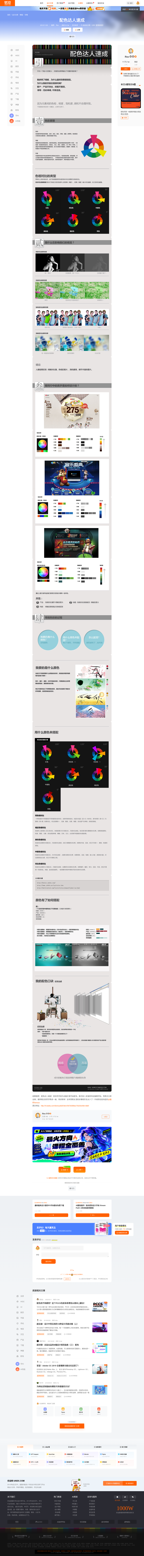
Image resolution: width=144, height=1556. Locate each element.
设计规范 (101, 1543)
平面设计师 (9, 1546)
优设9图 (57, 1512)
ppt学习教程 (73, 1545)
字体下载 (131, 1543)
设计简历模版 (47, 1546)
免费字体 (83, 1543)
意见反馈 (92, 1512)
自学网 (14, 1546)
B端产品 (49, 1355)
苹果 (98, 1543)
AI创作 (78, 1546)
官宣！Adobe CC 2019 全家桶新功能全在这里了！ (58, 1365)
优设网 (105, 1545)
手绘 (106, 1385)
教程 (21, 15)
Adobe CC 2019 (61, 1376)
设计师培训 (67, 1545)
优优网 (109, 1545)
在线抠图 (18, 1546)
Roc (57, 25)
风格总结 (58, 1334)
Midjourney (19, 1543)
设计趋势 (68, 1546)
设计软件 (33, 1545)
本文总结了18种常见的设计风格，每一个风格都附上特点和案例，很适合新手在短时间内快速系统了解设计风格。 (63, 1329)
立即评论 (67, 1279)
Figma (60, 1543)
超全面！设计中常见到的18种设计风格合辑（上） (58, 1324)
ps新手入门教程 (24, 1546)
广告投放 (92, 1501)
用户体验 (74, 1543)
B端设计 (58, 1355)
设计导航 (58, 1506)
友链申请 (92, 1509)
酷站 (95, 1543)
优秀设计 (129, 1545)
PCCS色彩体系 (51, 1313)
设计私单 (92, 1545)
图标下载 (29, 1546)
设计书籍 (50, 1545)
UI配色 (125, 118)
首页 (9, 15)
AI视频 (75, 1512)
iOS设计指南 (78, 1545)
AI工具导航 (83, 1546)
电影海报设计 (53, 1546)
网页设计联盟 (123, 1545)
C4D (63, 1543)
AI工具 (75, 1501)
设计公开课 (62, 1545)
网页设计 (40, 1543)
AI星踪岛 (57, 1504)
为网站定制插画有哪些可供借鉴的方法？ (54, 1386)
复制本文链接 (53, 1178)
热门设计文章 (34, 1543)
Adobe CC (50, 1376)
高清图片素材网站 (107, 1543)
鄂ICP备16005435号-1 (78, 1552)
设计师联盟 (113, 1545)
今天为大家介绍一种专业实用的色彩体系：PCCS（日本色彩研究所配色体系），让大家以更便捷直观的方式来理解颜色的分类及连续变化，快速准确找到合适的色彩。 (63, 1309)
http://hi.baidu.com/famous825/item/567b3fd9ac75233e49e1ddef (65, 1105)
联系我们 (92, 1504)
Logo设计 (87, 1545)
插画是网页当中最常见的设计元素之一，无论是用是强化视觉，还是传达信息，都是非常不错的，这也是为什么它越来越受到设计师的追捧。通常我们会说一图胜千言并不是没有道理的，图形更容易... (63, 1392)
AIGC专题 (57, 1501)
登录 (127, 9)
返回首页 (130, 1483)
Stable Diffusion (25, 1543)
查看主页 (137, 69)
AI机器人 (75, 1504)
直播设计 (51, 1543)
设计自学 (101, 1545)
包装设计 (69, 1543)
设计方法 (92, 1546)
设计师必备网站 (56, 1545)
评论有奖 (75, 25)
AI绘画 (30, 1543)
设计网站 (118, 1545)
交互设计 (133, 1545)
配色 (72, 36)
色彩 (106, 1302)
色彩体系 (62, 1313)
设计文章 (15, 15)
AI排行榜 (75, 1506)
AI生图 (75, 1515)
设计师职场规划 (41, 1546)
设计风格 (49, 1334)
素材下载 (114, 1543)
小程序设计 (16, 1545)
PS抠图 (118, 1543)
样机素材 (38, 1545)
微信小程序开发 (10, 1545)
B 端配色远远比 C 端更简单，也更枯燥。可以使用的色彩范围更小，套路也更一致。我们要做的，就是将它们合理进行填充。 (63, 1349)
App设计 (64, 1546)
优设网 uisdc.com (15, 1480)
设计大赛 (78, 1543)
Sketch (42, 1545)
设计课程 (58, 1509)
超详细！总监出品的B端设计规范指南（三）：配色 (58, 1344)
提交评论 (48, 1261)
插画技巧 (49, 1396)
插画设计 (58, 1396)
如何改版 (29, 1545)
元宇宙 (47, 1543)
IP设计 (44, 1543)
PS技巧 (83, 1545)
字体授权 (92, 1515)
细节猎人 (58, 1515)
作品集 (92, 1543)
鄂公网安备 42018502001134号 (88, 1552)
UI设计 (105, 1344)
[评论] (74, 1254)
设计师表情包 (73, 1546)
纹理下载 (126, 1543)
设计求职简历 (34, 1546)
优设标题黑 (88, 1543)
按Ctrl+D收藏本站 (114, 1483)
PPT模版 (122, 1543)
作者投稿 (92, 1506)
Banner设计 (59, 1546)
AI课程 (75, 1509)
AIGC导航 (14, 1543)
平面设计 (105, 1323)
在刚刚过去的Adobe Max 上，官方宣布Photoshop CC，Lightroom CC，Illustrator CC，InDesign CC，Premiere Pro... (63, 1370)
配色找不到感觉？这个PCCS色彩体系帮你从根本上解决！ (61, 1303)
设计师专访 (22, 1545)
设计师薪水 (97, 1545)
